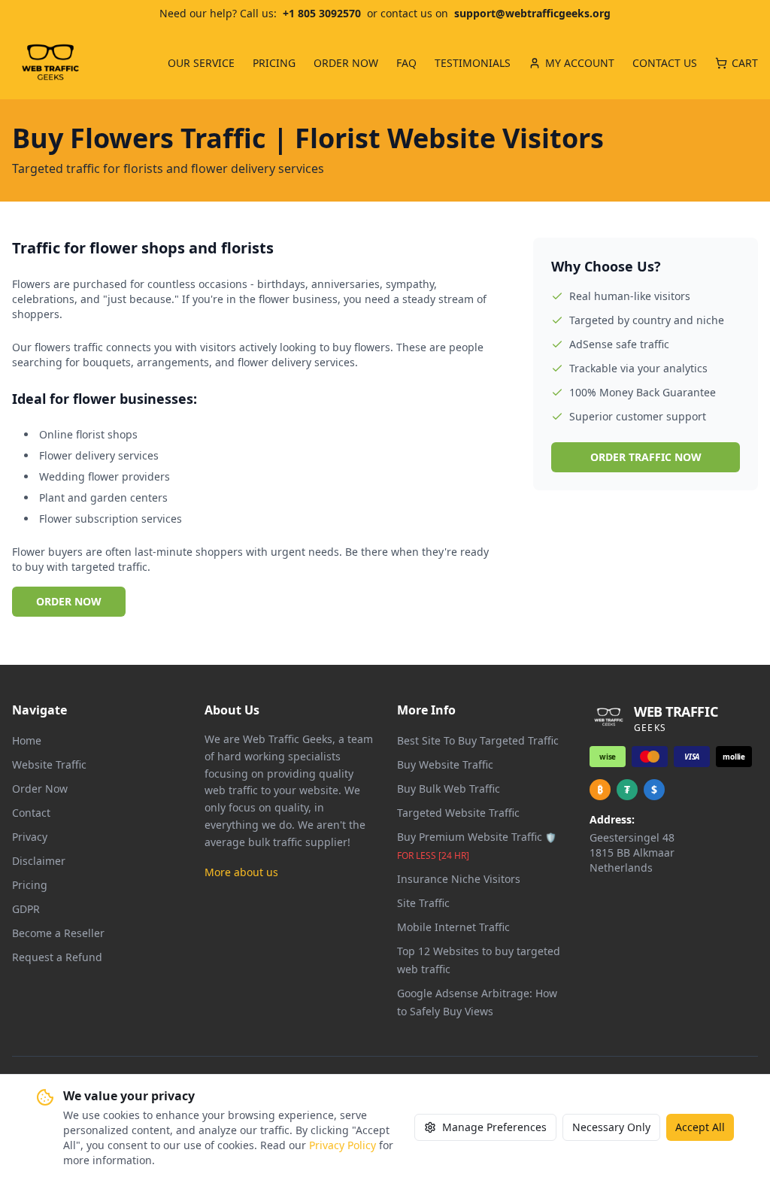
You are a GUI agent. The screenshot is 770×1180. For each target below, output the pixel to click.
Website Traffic (49, 764)
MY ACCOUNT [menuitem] (579, 63)
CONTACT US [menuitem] (664, 63)
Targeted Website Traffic (458, 812)
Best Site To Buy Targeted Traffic (478, 740)
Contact (31, 812)
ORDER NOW (69, 601)
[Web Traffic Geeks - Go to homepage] (50, 63)
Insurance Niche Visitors (458, 879)
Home (26, 740)
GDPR (26, 909)
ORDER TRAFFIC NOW (646, 457)
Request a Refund (57, 957)
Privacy (29, 837)
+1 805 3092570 (322, 13)
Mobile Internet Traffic (453, 927)
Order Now (40, 788)
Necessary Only (611, 1127)
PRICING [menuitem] (274, 63)
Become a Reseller (58, 933)
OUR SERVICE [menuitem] (201, 63)
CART (745, 63)
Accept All (700, 1127)
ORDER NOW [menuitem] (346, 63)
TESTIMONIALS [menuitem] (473, 63)
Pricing (29, 885)
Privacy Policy (342, 1145)
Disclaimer (38, 861)
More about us (241, 872)
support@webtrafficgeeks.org (532, 13)
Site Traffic (423, 903)
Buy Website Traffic (445, 764)
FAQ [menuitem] (406, 63)
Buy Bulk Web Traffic (448, 788)
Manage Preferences (494, 1127)
